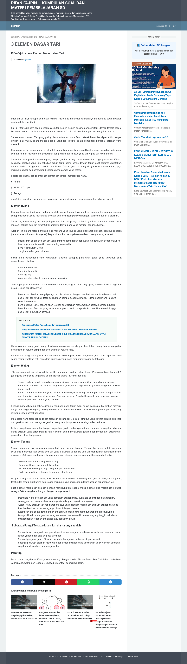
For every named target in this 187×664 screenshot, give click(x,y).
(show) (28, 59)
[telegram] (110, 582)
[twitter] (44, 582)
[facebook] (22, 582)
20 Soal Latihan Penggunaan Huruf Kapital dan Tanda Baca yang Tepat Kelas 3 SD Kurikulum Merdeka (152, 95)
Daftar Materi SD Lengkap (156, 45)
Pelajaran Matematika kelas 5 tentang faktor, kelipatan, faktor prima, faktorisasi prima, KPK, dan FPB (51, 618)
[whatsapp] (88, 582)
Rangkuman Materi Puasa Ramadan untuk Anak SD (45, 325)
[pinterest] (66, 582)
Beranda (15, 26)
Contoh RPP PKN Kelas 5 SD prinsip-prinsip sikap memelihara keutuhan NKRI (24, 615)
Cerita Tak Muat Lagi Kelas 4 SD (151, 137)
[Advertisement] (93, 643)
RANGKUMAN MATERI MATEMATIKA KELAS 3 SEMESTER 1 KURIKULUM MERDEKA (154, 155)
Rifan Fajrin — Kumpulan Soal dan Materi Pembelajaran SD (48, 5)
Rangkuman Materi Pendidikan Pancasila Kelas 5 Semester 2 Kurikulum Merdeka (59, 329)
